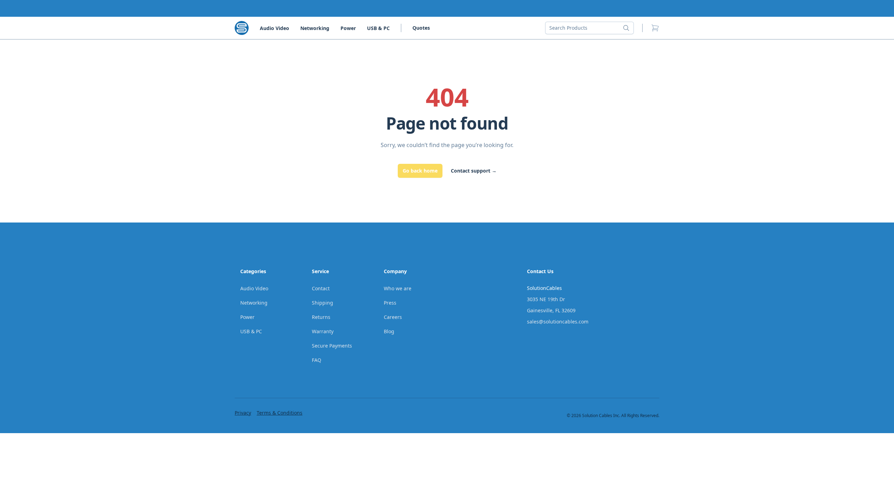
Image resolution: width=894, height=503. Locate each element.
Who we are (397, 288)
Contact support (474, 170)
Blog (389, 331)
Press (390, 302)
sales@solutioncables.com (557, 321)
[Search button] (628, 28)
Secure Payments (332, 345)
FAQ (316, 360)
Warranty (323, 331)
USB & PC (378, 28)
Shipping (322, 302)
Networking (314, 28)
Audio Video (274, 28)
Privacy (243, 412)
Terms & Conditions (279, 412)
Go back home (420, 170)
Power (348, 28)
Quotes (421, 27)
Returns (321, 317)
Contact (321, 288)
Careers (393, 317)
